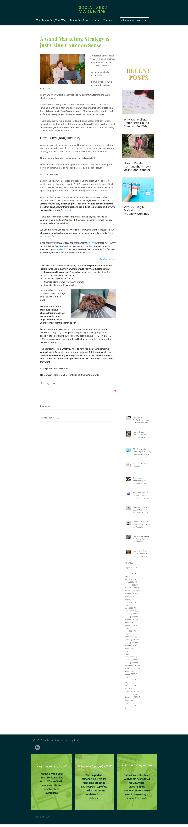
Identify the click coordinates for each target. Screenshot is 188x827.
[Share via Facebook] (41, 383)
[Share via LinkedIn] (54, 383)
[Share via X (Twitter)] (47, 383)
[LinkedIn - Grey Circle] (37, 747)
